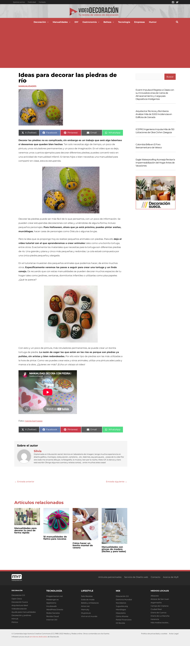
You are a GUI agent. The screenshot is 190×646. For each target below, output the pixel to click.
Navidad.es (121, 603)
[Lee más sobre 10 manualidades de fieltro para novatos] (56, 520)
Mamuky (85, 609)
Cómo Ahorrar (122, 616)
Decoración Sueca (20, 602)
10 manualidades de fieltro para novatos (55, 537)
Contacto (42, 2)
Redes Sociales (53, 613)
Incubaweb (51, 606)
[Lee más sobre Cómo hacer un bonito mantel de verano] (85, 523)
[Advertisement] (95, 47)
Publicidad (32, 2)
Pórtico (15, 622)
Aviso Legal (173, 634)
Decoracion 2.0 (18, 595)
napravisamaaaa (33, 421)
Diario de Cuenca (158, 612)
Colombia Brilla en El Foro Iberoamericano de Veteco (149, 146)
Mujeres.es (86, 613)
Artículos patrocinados (109, 577)
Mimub (15, 619)
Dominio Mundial (124, 599)
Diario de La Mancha (160, 616)
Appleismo (51, 603)
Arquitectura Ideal (20, 605)
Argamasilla (156, 602)
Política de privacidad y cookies (154, 634)
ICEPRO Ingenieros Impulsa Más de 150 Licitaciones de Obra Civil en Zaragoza (155, 131)
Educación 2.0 (122, 596)
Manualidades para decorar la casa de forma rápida (25, 530)
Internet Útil (51, 620)
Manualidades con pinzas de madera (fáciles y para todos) (114, 549)
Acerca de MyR (170, 577)
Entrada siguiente (116, 481)
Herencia (155, 619)
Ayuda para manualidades (24, 612)
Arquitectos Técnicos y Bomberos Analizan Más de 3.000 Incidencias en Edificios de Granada (154, 114)
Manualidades (27, 86)
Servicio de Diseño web (136, 577)
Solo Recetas (86, 596)
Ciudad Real (156, 609)
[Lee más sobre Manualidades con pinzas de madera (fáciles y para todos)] (114, 525)
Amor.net (85, 606)
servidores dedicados (38, 637)
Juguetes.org (122, 606)
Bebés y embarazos (90, 603)
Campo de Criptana (159, 606)
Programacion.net (54, 596)
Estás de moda (87, 599)
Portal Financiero (123, 620)
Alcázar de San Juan (160, 599)
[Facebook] (173, 2)
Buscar (170, 76)
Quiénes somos (19, 2)
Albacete (155, 596)
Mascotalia (121, 613)
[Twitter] (177, 2)
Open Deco (17, 599)
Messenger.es (52, 599)
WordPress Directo (54, 609)
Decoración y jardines (21, 615)
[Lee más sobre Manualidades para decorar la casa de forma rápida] (27, 516)
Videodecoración (19, 609)
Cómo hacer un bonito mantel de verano (83, 545)
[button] (47, 22)
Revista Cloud (52, 616)
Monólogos (121, 609)
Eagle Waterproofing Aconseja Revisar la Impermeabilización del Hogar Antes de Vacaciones (155, 162)
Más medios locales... (160, 622)
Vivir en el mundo (89, 616)
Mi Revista (120, 623)
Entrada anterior (24, 481)
